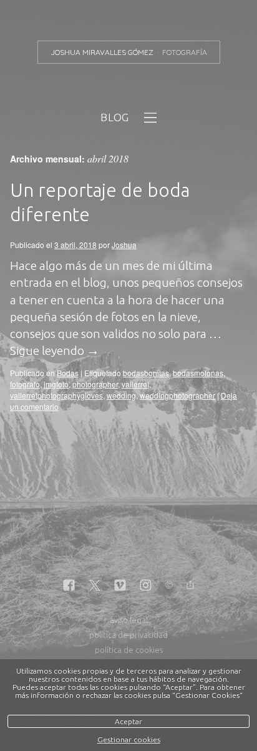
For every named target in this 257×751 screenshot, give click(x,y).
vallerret (135, 384)
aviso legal (129, 619)
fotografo (25, 384)
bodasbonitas (146, 372)
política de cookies (129, 649)
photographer (95, 384)
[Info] (169, 585)
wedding (121, 395)
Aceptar (128, 721)
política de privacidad (128, 634)
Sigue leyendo (54, 350)
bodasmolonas (198, 372)
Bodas (68, 372)
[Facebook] (69, 586)
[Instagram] (145, 586)
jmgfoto (56, 384)
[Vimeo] (120, 586)
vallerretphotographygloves (56, 395)
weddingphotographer (177, 395)
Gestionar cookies (128, 739)
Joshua (124, 244)
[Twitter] (94, 586)
